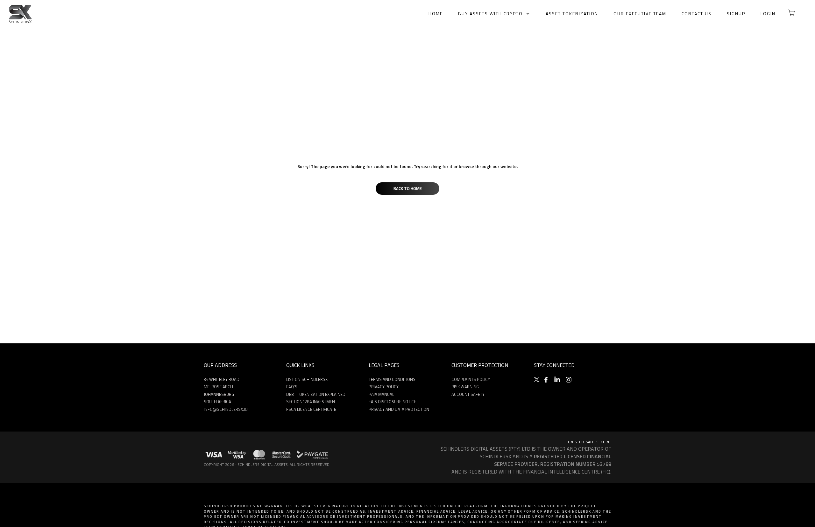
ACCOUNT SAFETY (468, 394)
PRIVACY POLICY (384, 386)
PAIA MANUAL (381, 394)
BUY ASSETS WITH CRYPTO (490, 13)
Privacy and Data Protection (399, 409)
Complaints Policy (470, 379)
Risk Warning (465, 386)
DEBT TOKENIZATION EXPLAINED (315, 394)
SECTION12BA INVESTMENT (311, 401)
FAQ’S (291, 386)
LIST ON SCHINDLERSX (307, 379)
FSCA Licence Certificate (311, 409)
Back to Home (407, 188)
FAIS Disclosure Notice (392, 401)
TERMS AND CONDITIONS (392, 379)
